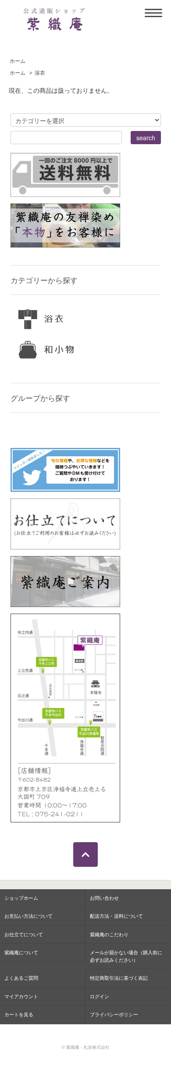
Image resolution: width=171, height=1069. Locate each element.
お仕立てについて (23, 934)
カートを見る (18, 1014)
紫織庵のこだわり (109, 934)
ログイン (99, 996)
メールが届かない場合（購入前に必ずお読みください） (126, 956)
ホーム (17, 60)
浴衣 (40, 72)
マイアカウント (21, 996)
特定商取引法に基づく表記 (119, 977)
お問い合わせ (104, 897)
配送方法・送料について (116, 916)
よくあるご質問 (21, 977)
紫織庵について (21, 952)
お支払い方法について (28, 916)
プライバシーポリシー (114, 1014)
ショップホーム (21, 897)
